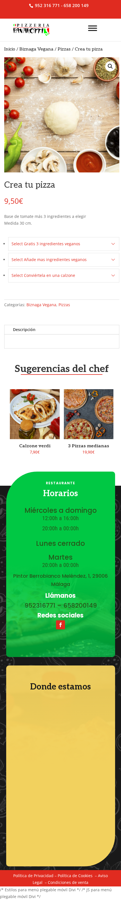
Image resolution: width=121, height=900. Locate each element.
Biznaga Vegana (36, 49)
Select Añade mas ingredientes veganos (49, 259)
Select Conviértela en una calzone (43, 275)
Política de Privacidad (33, 875)
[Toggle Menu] (92, 28)
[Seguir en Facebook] (60, 624)
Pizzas (64, 49)
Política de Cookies (75, 875)
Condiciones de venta (68, 882)
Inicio (9, 49)
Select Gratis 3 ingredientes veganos (46, 243)
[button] (110, 66)
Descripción (24, 329)
